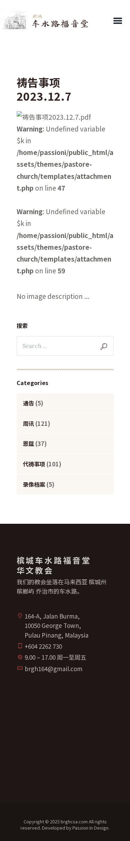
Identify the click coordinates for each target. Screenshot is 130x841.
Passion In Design (90, 827)
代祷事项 (34, 464)
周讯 (28, 423)
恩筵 (28, 443)
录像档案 (34, 484)
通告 (28, 403)
